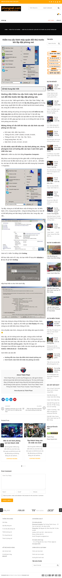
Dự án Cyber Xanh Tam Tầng (53, 227)
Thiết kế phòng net (7, 532)
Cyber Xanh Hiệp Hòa (53, 400)
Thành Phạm (31, 384)
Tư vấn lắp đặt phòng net (8, 528)
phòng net (18, 112)
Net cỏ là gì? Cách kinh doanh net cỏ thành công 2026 (53, 390)
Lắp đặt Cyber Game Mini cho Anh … (53, 103)
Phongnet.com (25, 575)
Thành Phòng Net (35, 386)
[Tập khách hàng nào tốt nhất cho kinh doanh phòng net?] (34, 430)
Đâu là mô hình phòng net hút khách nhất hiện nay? (11, 443)
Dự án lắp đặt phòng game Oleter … (53, 356)
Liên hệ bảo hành (6, 551)
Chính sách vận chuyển (38, 554)
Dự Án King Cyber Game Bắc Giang (54, 148)
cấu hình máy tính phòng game (12, 344)
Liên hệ (59, 20)
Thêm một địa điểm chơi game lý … (53, 324)
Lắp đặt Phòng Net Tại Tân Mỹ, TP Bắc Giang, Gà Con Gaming (53, 404)
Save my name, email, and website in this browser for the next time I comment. (23, 495)
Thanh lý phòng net (7, 538)
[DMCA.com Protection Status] (52, 434)
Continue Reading (11, 458)
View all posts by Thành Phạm (23, 390)
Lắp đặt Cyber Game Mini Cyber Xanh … (53, 87)
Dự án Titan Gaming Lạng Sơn (53, 194)
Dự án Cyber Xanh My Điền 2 (53, 120)
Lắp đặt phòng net (7, 525)
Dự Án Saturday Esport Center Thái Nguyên (53, 210)
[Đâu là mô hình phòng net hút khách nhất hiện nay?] (12, 430)
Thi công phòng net (7, 535)
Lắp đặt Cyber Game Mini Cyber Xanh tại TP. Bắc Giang (53, 418)
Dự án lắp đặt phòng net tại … (57, 370)
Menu (3, 20)
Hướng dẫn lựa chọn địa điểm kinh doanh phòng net (23, 357)
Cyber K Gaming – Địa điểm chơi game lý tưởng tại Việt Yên (53, 411)
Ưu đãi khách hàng (7, 554)
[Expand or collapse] (44, 89)
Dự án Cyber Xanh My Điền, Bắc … (53, 180)
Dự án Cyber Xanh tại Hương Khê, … (53, 340)
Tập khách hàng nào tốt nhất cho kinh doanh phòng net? (35, 443)
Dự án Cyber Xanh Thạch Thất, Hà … (52, 164)
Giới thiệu (51, 20)
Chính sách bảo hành (37, 551)
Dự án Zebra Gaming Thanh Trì (53, 134)
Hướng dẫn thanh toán (38, 557)
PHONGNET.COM (4, 575)
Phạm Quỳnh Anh (52, 439)
